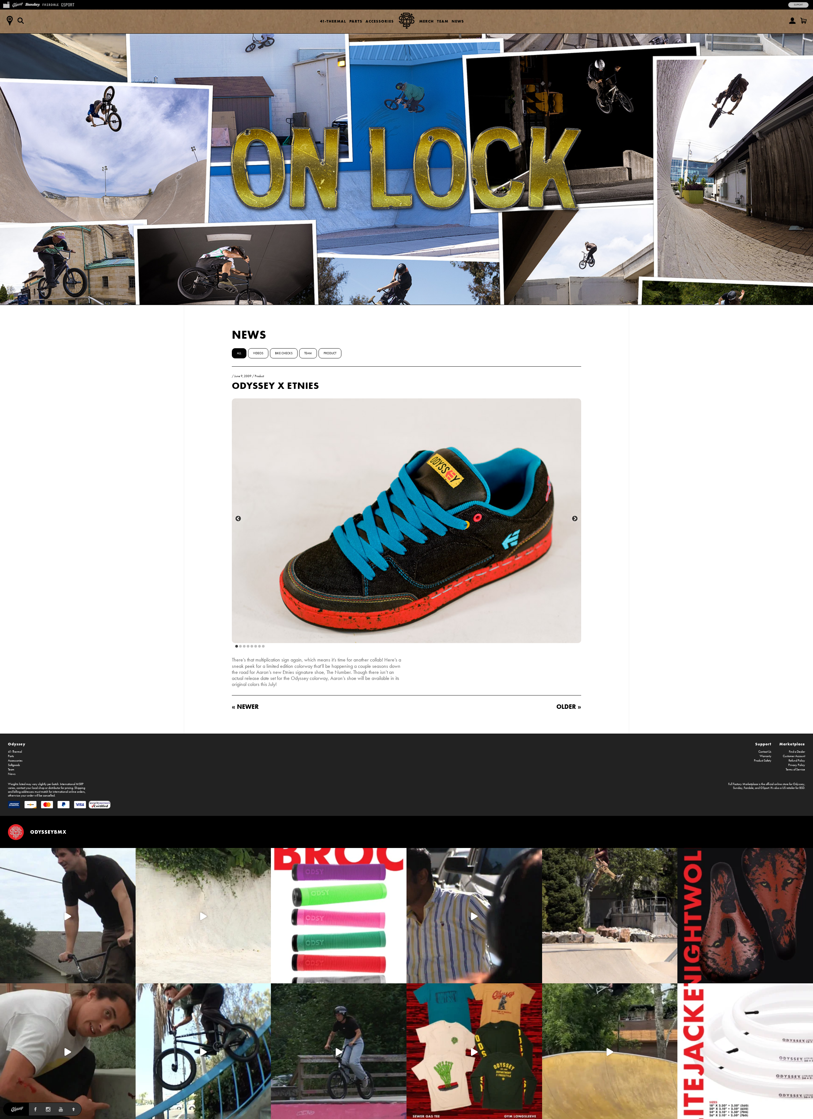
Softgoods (14, 765)
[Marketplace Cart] (803, 21)
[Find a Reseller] (9, 21)
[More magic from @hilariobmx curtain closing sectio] (68, 1051)
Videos (258, 353)
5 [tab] (250, 646)
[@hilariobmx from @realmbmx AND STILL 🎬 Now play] (474, 916)
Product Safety (762, 761)
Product (330, 353)
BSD (801, 788)
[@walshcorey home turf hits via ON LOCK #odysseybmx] (203, 916)
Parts (355, 21)
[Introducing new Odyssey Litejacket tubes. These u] (745, 1051)
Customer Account (794, 756)
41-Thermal (333, 21)
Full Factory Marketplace (743, 784)
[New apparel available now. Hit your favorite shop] (474, 1051)
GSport (764, 788)
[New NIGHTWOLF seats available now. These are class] (745, 916)
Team (442, 21)
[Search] (20, 21)
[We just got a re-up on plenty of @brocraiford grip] (338, 916)
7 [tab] (258, 646)
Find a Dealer (797, 752)
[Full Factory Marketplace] (6, 4)
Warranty (765, 756)
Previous (238, 518)
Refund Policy (797, 761)
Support (798, 4)
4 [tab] (246, 646)
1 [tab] (235, 646)
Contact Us (764, 752)
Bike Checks (283, 353)
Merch (426, 21)
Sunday (737, 788)
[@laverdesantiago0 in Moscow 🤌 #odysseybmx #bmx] (610, 1051)
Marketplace (792, 744)
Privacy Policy (796, 765)
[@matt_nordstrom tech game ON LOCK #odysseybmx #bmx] (68, 916)
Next (574, 518)
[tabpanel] (406, 520)
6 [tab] (254, 646)
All (239, 353)
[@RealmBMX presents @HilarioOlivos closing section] (203, 1051)
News (458, 21)
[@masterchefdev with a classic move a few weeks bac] (610, 916)
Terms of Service (795, 769)
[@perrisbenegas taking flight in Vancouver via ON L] (338, 1051)
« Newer (245, 706)
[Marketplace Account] (792, 21)
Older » (568, 706)
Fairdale (749, 788)
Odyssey (16, 744)
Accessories (380, 21)
